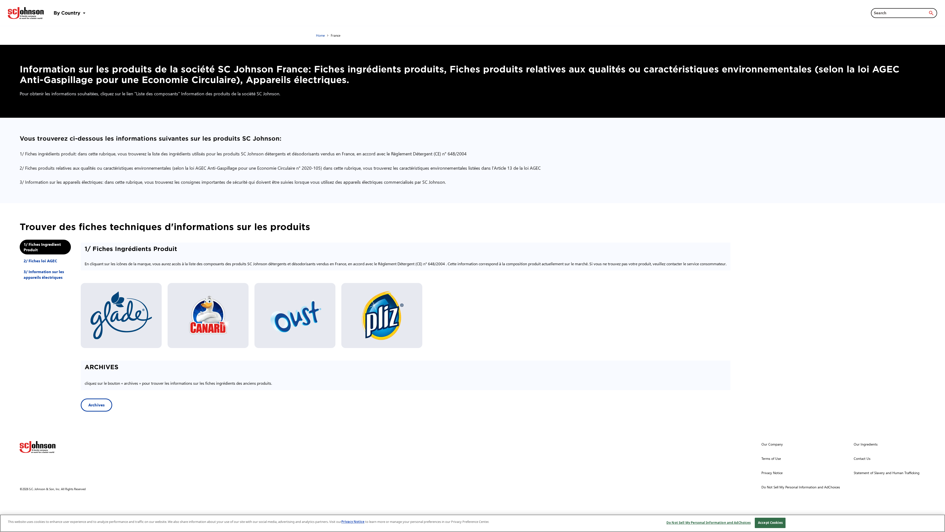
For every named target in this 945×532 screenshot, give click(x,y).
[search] (931, 13)
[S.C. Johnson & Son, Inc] (38, 447)
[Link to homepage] (26, 13)
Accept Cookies (770, 522)
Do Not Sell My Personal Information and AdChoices (708, 522)
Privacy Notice (352, 521)
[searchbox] (901, 13)
